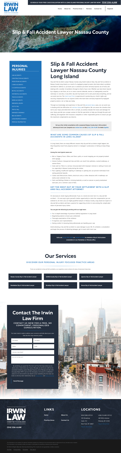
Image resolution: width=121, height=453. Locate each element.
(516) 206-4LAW (109, 2)
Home (46, 415)
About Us (64, 415)
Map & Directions (86, 427)
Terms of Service (49, 375)
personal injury (90, 105)
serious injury (77, 107)
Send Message (18, 381)
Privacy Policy (39, 375)
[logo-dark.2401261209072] (11, 2)
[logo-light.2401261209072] (16, 407)
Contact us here (80, 237)
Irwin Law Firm (69, 96)
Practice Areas (49, 420)
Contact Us (65, 420)
